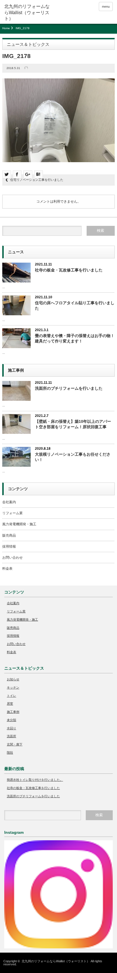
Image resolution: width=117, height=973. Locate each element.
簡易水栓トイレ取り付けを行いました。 (35, 779)
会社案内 (9, 502)
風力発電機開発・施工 (19, 524)
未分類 (11, 720)
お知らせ (13, 679)
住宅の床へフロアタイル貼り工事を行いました (74, 305)
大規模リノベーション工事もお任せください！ (72, 457)
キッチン (13, 687)
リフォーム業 (12, 513)
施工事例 (13, 711)
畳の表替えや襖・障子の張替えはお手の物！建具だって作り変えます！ (74, 338)
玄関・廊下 (14, 744)
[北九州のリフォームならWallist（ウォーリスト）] (27, 12)
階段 (10, 752)
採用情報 (9, 546)
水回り (11, 728)
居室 (10, 703)
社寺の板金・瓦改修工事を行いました (69, 270)
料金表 (7, 569)
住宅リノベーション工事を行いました (36, 179)
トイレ (11, 695)
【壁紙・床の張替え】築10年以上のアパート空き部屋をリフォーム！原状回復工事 (73, 424)
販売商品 (9, 535)
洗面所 (11, 736)
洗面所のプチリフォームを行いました (69, 388)
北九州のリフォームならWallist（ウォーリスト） (56, 961)
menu (106, 6)
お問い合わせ (12, 558)
